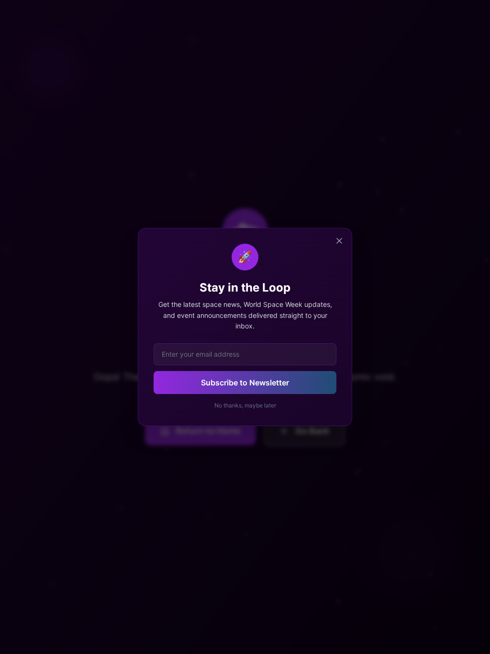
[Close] (339, 241)
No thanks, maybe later (245, 405)
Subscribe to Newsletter (245, 382)
